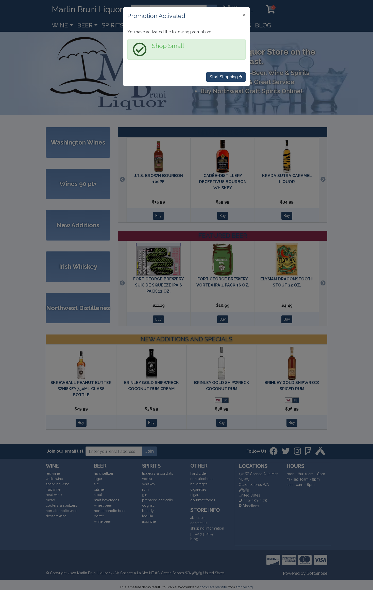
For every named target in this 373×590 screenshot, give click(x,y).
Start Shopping (224, 76)
